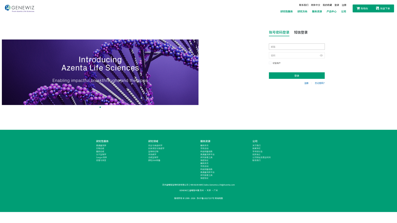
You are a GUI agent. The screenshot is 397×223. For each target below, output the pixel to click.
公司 (343, 11)
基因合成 (100, 151)
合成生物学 (153, 157)
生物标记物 (153, 151)
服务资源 (317, 11)
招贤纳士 (256, 154)
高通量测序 (101, 145)
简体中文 (315, 5)
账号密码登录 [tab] (279, 32)
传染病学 (152, 154)
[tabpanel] (297, 61)
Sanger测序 (101, 157)
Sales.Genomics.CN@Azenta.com (219, 184)
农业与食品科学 (155, 145)
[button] (100, 107)
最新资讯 (204, 145)
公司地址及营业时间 (261, 157)
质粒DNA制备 (154, 160)
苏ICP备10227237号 (205, 198)
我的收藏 (327, 5)
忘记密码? (320, 83)
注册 (344, 5)
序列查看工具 (206, 157)
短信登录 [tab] (301, 32)
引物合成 (100, 148)
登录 (337, 5)
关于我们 (256, 145)
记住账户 (277, 62)
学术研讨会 (257, 151)
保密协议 (204, 160)
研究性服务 (286, 11)
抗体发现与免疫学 (156, 148)
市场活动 (204, 148)
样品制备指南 (206, 151)
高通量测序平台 (207, 154)
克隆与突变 (101, 160)
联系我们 (303, 5)
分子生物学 (101, 154)
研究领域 (153, 141)
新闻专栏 (256, 148)
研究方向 (302, 11)
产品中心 (332, 11)
